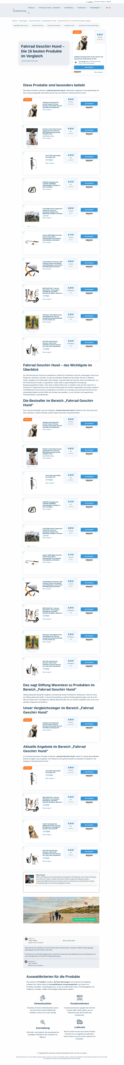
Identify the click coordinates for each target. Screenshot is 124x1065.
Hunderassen (81, 7)
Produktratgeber (95, 7)
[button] (28, 13)
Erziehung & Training (45, 7)
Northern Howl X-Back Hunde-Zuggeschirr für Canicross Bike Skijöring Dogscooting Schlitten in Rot (52, 131)
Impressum (52, 1053)
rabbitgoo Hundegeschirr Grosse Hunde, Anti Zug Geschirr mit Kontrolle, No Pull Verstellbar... (88, 58)
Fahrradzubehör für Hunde (49, 20)
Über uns (73, 1053)
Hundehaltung (68, 7)
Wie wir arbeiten (82, 1053)
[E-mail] (26, 888)
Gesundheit (56, 7)
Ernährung (31, 7)
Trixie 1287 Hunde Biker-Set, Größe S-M (53, 156)
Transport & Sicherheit (35, 20)
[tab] (28, 146)
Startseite (14, 20)
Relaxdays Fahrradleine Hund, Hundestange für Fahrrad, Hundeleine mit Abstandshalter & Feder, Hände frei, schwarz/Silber (52, 317)
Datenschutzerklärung (63, 1053)
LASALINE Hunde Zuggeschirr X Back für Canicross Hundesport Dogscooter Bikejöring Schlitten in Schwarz (53, 211)
